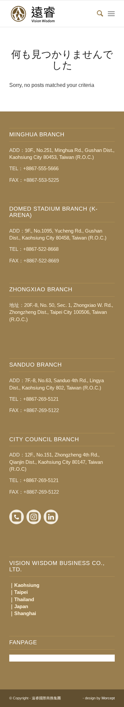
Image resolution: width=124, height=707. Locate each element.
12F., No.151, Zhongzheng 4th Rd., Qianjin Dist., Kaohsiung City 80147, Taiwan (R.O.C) (56, 462)
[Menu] (111, 14)
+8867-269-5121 (41, 399)
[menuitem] (96, 13)
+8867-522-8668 (41, 249)
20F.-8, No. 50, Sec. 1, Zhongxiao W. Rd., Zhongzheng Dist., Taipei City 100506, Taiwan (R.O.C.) (61, 312)
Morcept (108, 698)
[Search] (96, 13)
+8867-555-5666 (41, 168)
